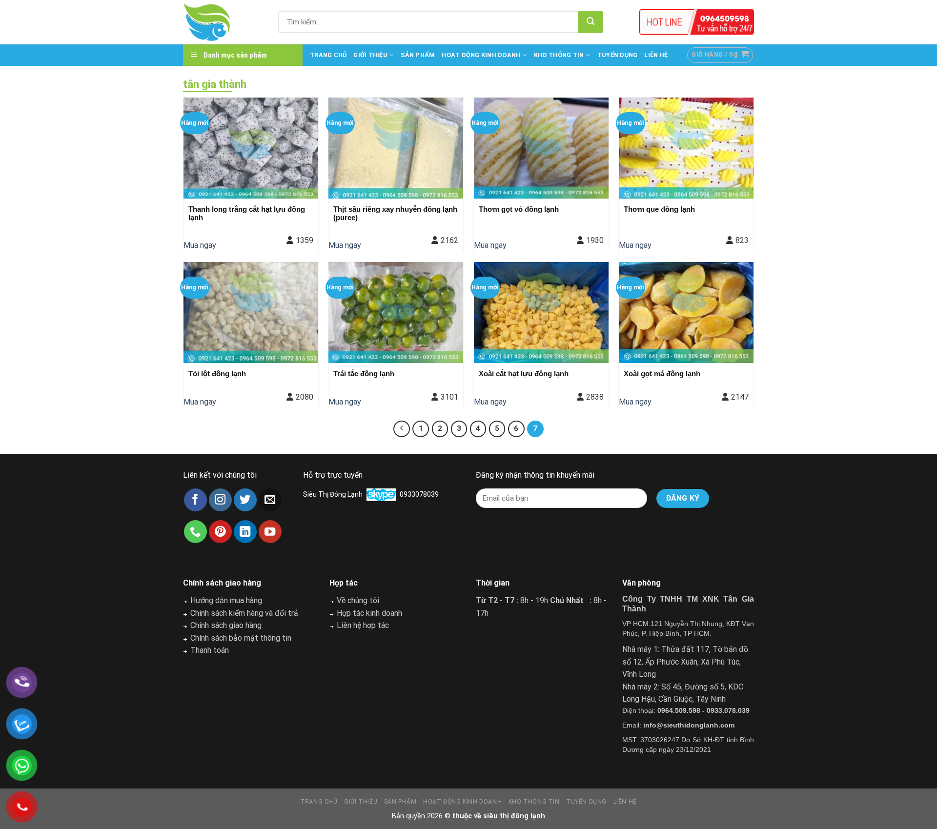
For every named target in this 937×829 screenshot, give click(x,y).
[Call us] (195, 531)
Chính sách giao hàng (226, 625)
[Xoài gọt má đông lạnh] (686, 312)
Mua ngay (199, 245)
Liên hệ (656, 55)
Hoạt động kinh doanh (481, 55)
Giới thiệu (370, 55)
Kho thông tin (559, 55)
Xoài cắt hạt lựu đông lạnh (524, 373)
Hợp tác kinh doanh (369, 613)
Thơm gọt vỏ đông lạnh (519, 209)
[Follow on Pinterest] (220, 531)
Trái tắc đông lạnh (363, 373)
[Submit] (590, 22)
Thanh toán (209, 650)
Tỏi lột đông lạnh (217, 373)
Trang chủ (328, 55)
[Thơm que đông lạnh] (686, 148)
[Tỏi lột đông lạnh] (250, 312)
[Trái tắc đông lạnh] (395, 312)
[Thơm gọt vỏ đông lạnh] (541, 148)
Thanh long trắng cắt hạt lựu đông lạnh (246, 213)
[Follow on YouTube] (270, 531)
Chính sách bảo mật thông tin (240, 638)
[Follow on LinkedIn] (245, 531)
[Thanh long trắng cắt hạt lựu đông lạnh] (250, 148)
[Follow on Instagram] (220, 499)
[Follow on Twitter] (245, 499)
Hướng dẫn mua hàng (226, 600)
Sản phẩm (418, 55)
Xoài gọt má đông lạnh (662, 373)
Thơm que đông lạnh (659, 209)
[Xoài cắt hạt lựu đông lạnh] (541, 312)
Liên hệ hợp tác (363, 625)
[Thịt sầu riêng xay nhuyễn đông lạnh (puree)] (395, 148)
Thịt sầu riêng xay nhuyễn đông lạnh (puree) (395, 213)
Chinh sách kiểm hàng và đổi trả (244, 613)
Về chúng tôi (358, 600)
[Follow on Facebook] (195, 499)
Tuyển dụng (617, 55)
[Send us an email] (270, 499)
